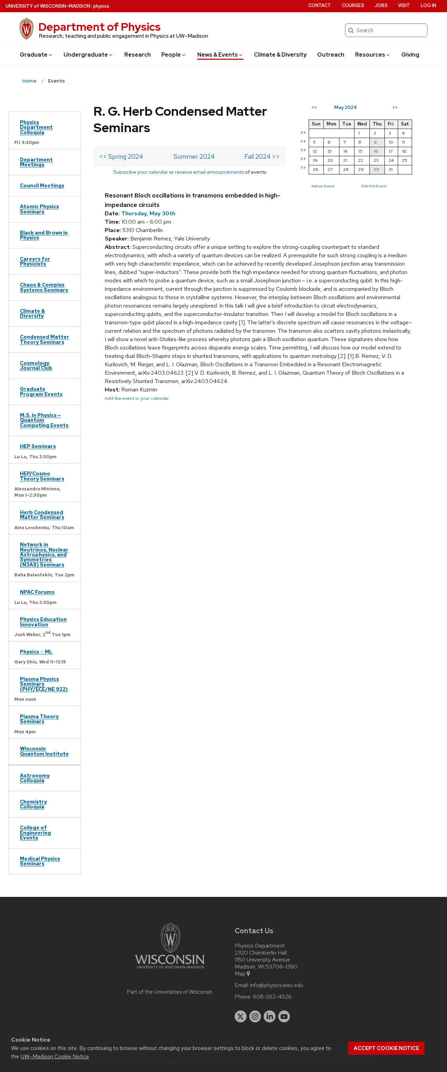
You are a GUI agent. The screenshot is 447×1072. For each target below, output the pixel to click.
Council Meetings (42, 185)
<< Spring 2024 (121, 156)
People (171, 54)
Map (240, 973)
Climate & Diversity (280, 54)
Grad (33, 54)
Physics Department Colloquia (36, 127)
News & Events (217, 54)
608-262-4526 (272, 996)
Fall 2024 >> (262, 156)
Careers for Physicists (35, 261)
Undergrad (86, 54)
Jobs (381, 5)
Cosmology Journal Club (36, 365)
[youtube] (284, 1016)
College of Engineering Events (35, 832)
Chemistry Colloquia (33, 804)
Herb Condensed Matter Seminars (42, 514)
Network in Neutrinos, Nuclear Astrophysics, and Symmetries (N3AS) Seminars (44, 554)
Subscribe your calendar (140, 171)
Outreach (330, 54)
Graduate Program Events (41, 391)
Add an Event (323, 186)
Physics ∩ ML (36, 651)
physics (101, 6)
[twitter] (241, 1016)
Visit (404, 5)
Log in (428, 5)
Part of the (169, 991)
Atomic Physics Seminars (39, 209)
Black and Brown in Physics (44, 235)
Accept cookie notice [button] (386, 1048)
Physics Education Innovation (43, 621)
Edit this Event (374, 186)
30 (376, 169)
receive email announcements (209, 171)
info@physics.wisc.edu (276, 985)
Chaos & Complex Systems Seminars (44, 287)
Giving (410, 54)
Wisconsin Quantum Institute (44, 751)
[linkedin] (270, 1016)
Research (137, 54)
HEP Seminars (38, 446)
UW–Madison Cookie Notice (55, 1056)
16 (376, 151)
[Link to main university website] (170, 969)
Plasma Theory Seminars (39, 719)
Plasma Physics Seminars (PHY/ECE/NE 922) (44, 684)
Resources (370, 54)
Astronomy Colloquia (35, 778)
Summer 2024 (194, 156)
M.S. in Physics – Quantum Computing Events (44, 420)
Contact (319, 5)
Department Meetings (36, 162)
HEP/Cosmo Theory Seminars (42, 476)
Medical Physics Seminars (40, 861)
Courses (353, 5)
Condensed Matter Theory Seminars (44, 339)
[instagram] (255, 1016)
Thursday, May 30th (148, 213)
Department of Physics (99, 26)
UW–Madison (48, 6)
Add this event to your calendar (137, 398)
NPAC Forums (37, 592)
